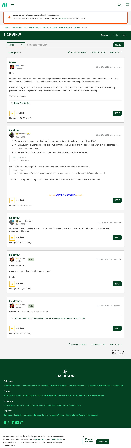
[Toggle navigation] (17, 5)
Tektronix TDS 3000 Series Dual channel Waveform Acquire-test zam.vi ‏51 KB (49, 318)
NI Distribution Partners (12, 395)
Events (79, 405)
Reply (117, 113)
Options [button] (117, 67)
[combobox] (68, 44)
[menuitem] (119, 5)
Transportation (118, 385)
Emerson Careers (38, 405)
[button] (12, 113)
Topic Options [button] (13, 52)
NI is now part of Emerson (13, 405)
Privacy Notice (41, 439)
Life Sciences (91, 385)
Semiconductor (104, 385)
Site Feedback (92, 415)
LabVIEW (76, 27)
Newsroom (51, 405)
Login (115, 35)
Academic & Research (12, 385)
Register (105, 35)
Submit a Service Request (75, 415)
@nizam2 (17, 157)
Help (124, 35)
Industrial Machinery (76, 385)
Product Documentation (23, 415)
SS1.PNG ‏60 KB (21, 103)
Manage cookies (89, 440)
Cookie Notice (57, 439)
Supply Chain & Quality (65, 405)
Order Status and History (32, 395)
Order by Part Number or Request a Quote (88, 395)
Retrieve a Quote (50, 395)
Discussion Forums (32, 27)
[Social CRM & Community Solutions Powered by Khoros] (118, 352)
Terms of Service (64, 395)
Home (7, 27)
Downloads (8, 415)
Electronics (55, 385)
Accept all (103, 442)
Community (17, 27)
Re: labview (14, 130)
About (27, 405)
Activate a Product (57, 415)
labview (13, 62)
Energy (64, 385)
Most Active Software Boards (56, 27)
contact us (62, 18)
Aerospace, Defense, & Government (35, 385)
